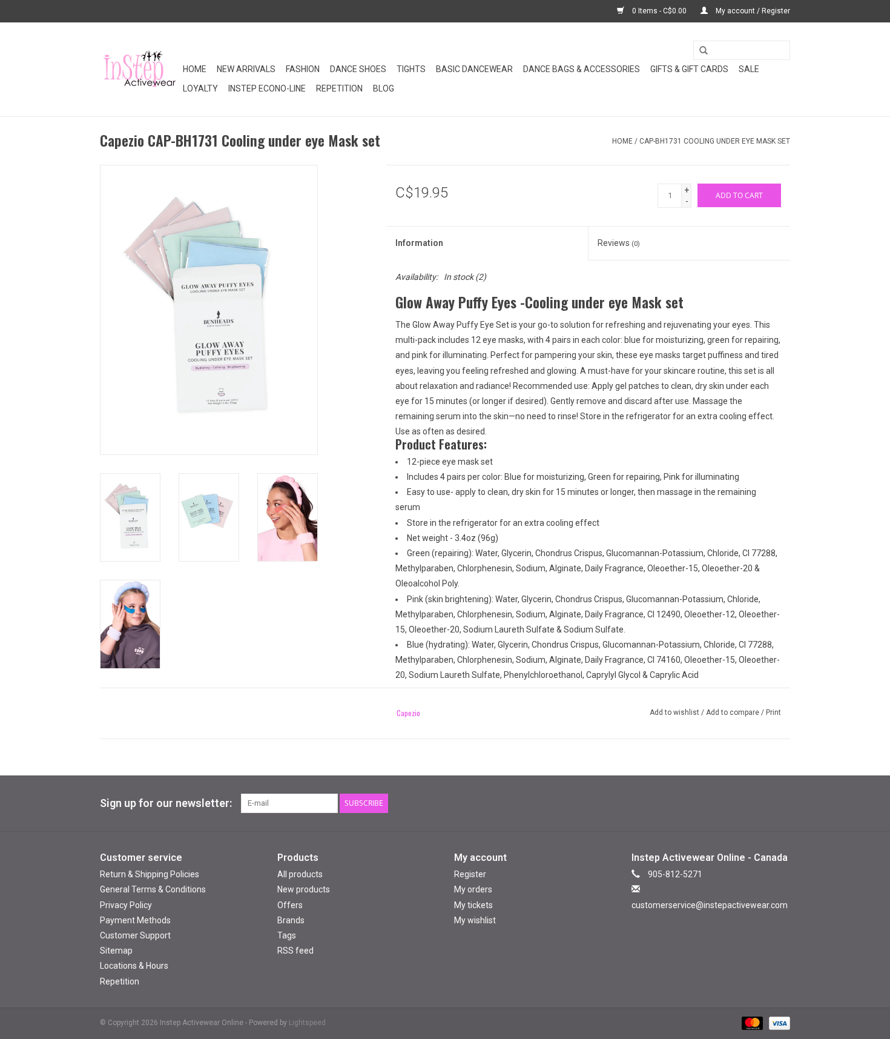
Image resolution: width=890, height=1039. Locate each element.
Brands (291, 920)
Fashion (303, 69)
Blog (383, 88)
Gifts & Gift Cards (689, 69)
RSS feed (295, 950)
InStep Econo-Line (267, 88)
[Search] (699, 51)
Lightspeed (307, 1022)
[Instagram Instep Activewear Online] (780, 803)
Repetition (339, 88)
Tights (411, 69)
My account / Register (752, 11)
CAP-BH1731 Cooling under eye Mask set (714, 141)
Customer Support (135, 935)
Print (773, 712)
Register (470, 874)
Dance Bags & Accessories (581, 69)
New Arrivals (246, 69)
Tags (286, 935)
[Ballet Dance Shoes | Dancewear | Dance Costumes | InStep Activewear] (139, 69)
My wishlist (475, 920)
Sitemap (116, 950)
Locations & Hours (134, 966)
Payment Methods (135, 920)
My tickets (473, 905)
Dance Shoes (358, 69)
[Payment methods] (751, 1022)
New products (303, 889)
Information (419, 243)
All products (300, 874)
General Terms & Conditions (153, 889)
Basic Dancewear (474, 69)
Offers (290, 905)
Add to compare (733, 712)
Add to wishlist (674, 712)
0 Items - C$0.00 (659, 11)
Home (194, 69)
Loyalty (200, 88)
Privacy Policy (126, 905)
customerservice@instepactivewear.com (709, 905)
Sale (749, 69)
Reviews (619, 243)
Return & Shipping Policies (149, 874)
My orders (473, 889)
